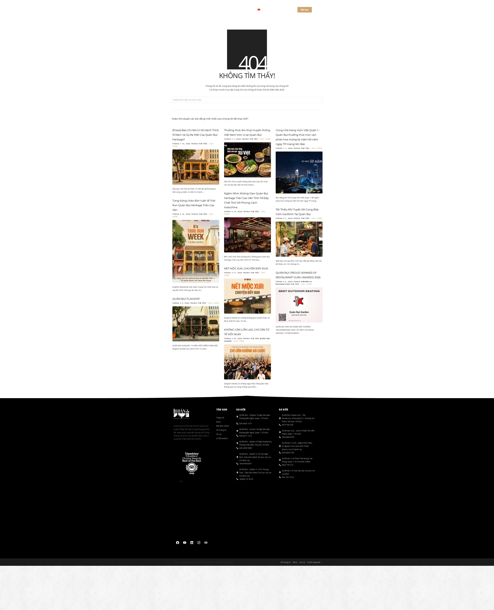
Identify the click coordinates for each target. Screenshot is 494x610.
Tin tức (203, 144)
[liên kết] (192, 542)
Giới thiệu (229, 9)
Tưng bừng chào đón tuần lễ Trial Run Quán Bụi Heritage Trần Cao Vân (193, 205)
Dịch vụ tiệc (246, 9)
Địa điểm (215, 9)
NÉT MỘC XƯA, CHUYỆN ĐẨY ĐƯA (246, 268)
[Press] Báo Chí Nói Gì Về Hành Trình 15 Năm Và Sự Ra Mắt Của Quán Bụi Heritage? (195, 135)
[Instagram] (199, 542)
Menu (201, 9)
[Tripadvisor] (206, 542)
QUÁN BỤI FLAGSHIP (186, 298)
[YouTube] (185, 542)
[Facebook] (177, 542)
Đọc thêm (265, 139)
